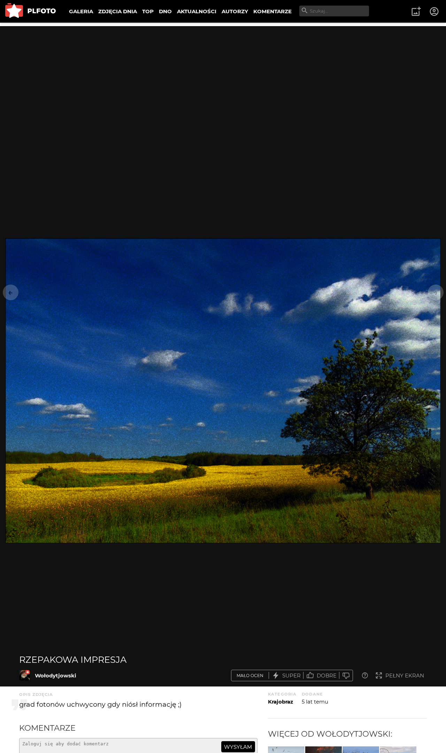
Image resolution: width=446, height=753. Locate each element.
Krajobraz (280, 701)
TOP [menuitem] (148, 11)
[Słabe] (346, 675)
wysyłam (238, 747)
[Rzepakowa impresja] (24, 675)
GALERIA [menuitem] (81, 11)
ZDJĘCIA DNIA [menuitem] (117, 11)
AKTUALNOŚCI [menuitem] (196, 11)
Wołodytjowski (55, 675)
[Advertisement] (223, 75)
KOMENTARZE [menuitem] (272, 11)
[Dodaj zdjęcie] (416, 11)
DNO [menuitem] (165, 11)
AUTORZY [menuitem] (235, 11)
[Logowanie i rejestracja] (434, 11)
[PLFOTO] (30, 11)
